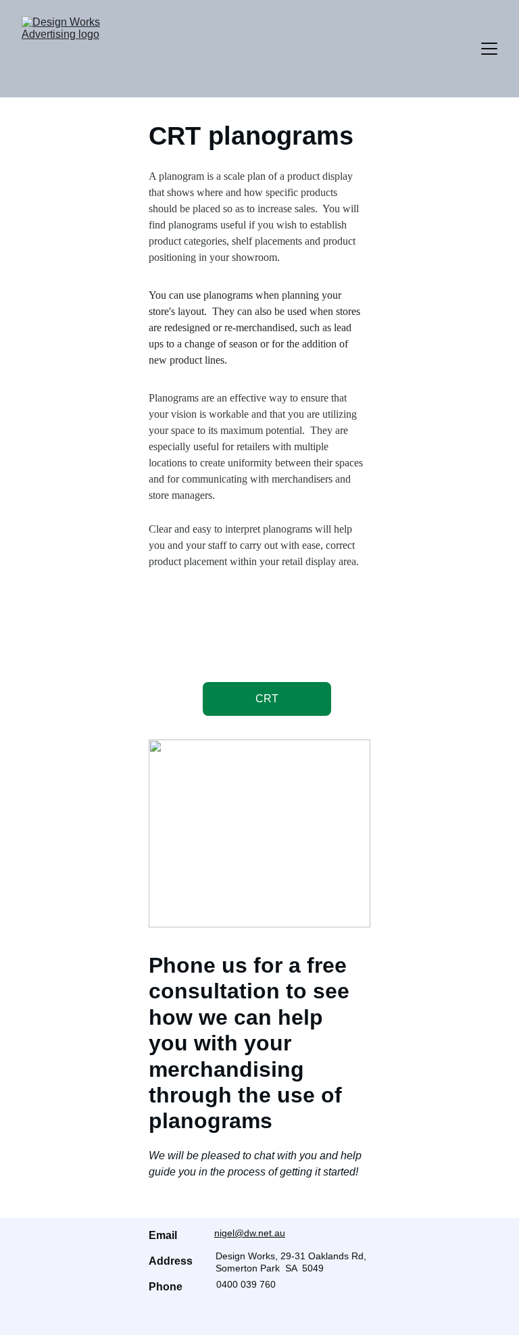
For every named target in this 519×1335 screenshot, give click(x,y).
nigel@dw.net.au (249, 1233)
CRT (266, 698)
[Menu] (489, 49)
